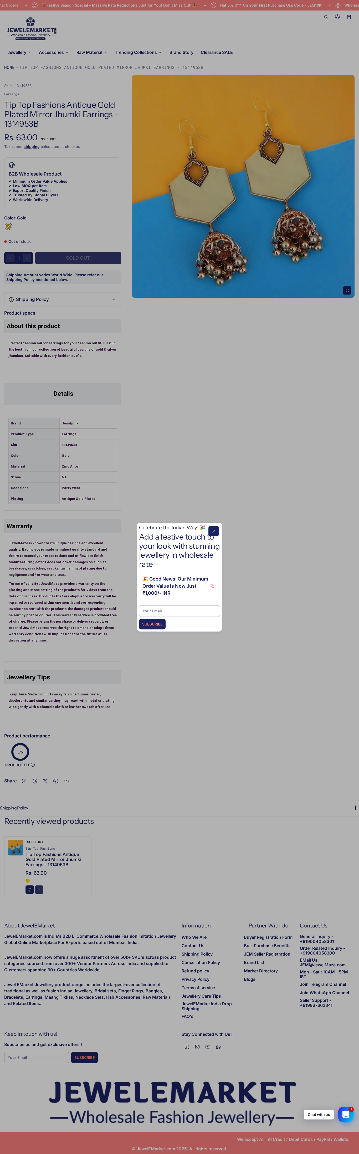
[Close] (213, 531)
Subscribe (152, 624)
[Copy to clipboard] (212, 586)
